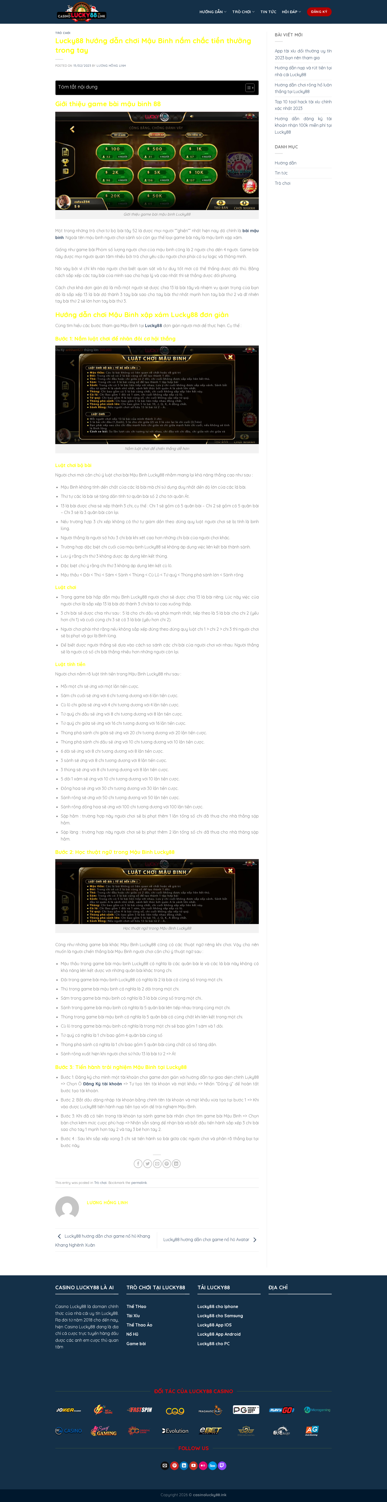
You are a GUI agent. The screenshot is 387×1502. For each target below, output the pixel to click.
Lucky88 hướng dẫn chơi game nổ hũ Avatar (206, 1239)
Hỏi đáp (289, 11)
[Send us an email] (165, 1465)
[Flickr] (203, 1465)
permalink (139, 1182)
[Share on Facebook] (138, 1163)
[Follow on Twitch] (222, 1465)
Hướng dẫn (211, 11)
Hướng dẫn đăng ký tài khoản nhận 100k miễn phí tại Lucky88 (303, 125)
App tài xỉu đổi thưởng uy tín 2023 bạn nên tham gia (303, 54)
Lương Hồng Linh (111, 65)
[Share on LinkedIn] (176, 1163)
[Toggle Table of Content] (247, 87)
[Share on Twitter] (147, 1163)
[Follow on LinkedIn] (184, 1465)
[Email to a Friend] (157, 1163)
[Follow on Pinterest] (174, 1465)
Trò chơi (241, 11)
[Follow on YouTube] (193, 1465)
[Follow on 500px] (212, 1465)
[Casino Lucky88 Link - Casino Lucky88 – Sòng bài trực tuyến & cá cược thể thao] (81, 11)
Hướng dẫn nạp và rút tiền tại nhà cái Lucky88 (303, 71)
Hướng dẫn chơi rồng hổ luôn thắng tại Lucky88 (303, 88)
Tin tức (268, 11)
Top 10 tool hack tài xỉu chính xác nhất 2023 (303, 105)
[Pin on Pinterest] (166, 1163)
